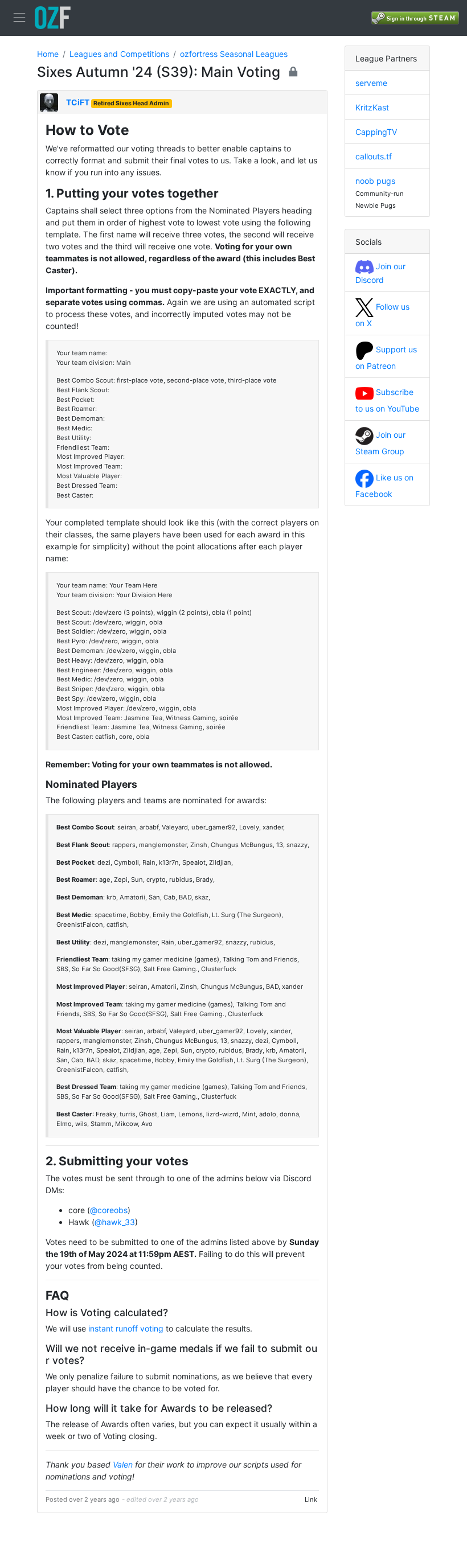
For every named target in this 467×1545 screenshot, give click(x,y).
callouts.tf (373, 156)
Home (48, 54)
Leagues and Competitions (119, 54)
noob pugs (375, 181)
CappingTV (376, 132)
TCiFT (77, 102)
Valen (123, 1464)
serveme (371, 83)
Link (311, 1499)
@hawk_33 (115, 1222)
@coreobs (109, 1210)
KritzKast (372, 107)
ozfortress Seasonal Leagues (234, 54)
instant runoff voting (125, 1328)
